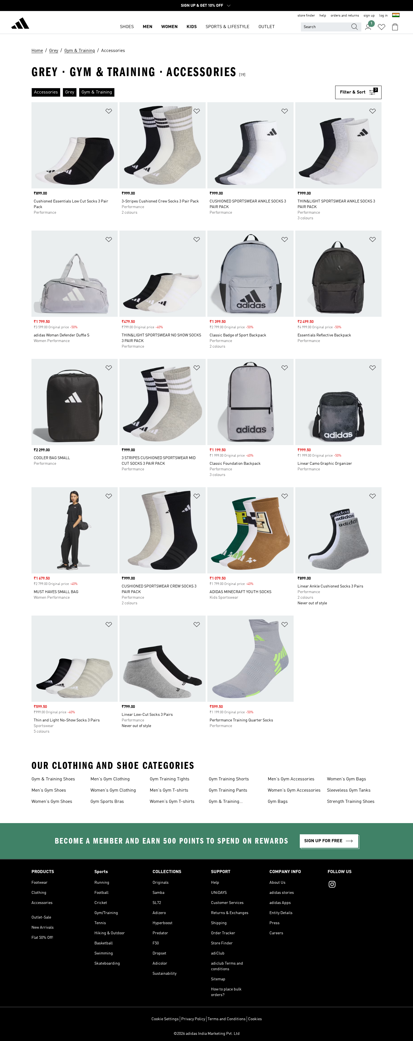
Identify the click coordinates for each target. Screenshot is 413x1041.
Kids (192, 27)
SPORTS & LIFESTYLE (227, 27)
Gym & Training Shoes (53, 779)
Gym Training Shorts (229, 779)
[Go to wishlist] (381, 27)
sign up (369, 15)
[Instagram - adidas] (355, 885)
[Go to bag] (395, 27)
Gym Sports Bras (107, 801)
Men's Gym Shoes (48, 790)
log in (383, 15)
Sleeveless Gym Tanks (349, 790)
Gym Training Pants (228, 790)
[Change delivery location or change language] (396, 15)
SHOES (127, 27)
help (322, 15)
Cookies (255, 1019)
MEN (147, 27)
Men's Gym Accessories (291, 779)
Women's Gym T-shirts (172, 801)
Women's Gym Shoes (51, 801)
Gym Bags (278, 801)
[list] (183, 92)
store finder (306, 15)
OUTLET (266, 27)
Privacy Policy (193, 1019)
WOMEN (169, 27)
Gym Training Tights (169, 779)
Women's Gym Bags (346, 779)
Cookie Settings (165, 1019)
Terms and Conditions (227, 1019)
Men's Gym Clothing (110, 779)
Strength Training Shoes (351, 801)
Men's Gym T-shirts (169, 790)
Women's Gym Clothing (113, 790)
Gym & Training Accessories (224, 802)
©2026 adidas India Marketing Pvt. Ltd (207, 1034)
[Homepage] (20, 24)
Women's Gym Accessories (294, 790)
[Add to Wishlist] (108, 112)
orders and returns (345, 15)
